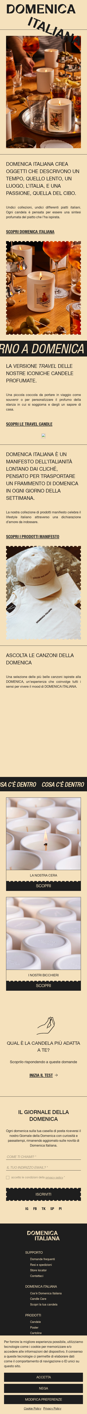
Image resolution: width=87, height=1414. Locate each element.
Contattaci (36, 1276)
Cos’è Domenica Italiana (46, 1293)
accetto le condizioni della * (38, 1177)
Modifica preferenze (43, 1399)
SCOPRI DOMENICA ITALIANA (30, 231)
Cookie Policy (32, 1408)
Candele (35, 1322)
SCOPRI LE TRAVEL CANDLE (29, 424)
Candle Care (38, 1298)
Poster (34, 1327)
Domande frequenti (42, 1259)
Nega (43, 1388)
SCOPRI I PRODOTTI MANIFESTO (32, 536)
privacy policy (54, 1177)
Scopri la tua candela (43, 1304)
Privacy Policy (52, 1408)
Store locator (38, 1270)
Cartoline (36, 1333)
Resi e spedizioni (41, 1264)
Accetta (43, 1377)
